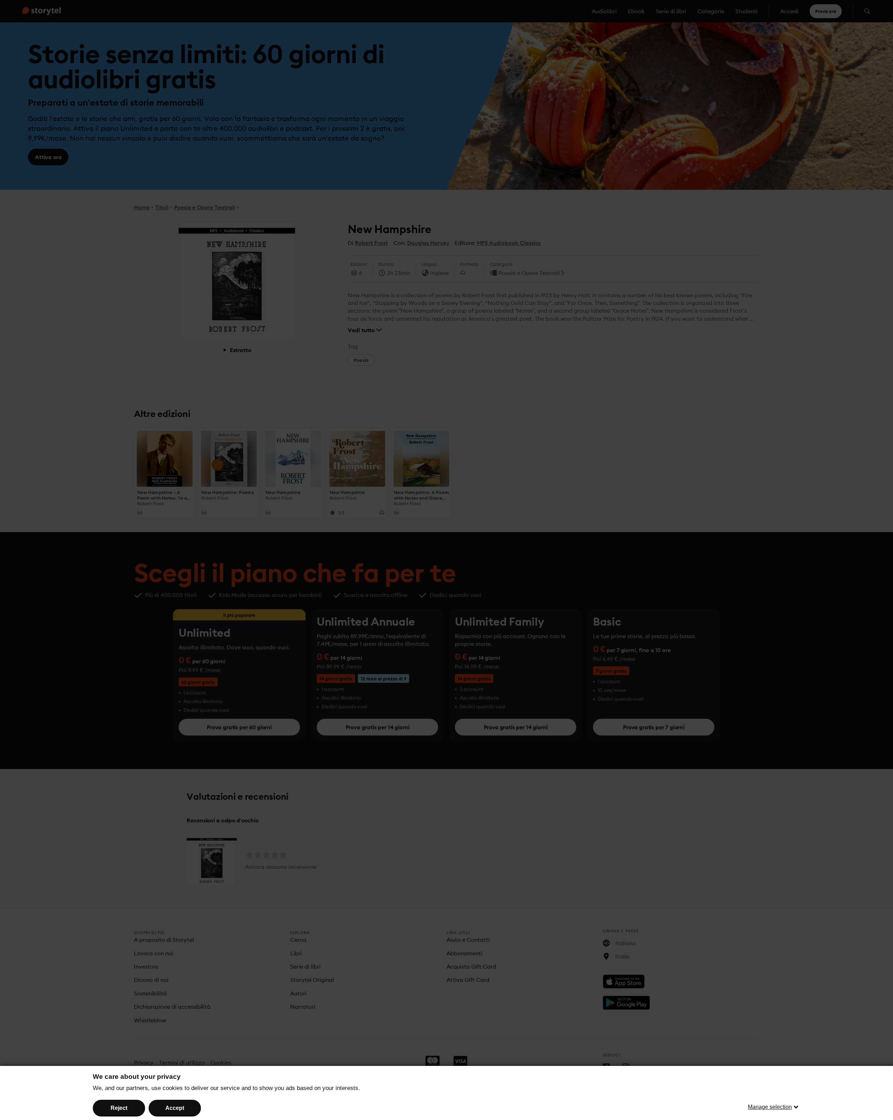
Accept (174, 1108)
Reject (119, 1108)
